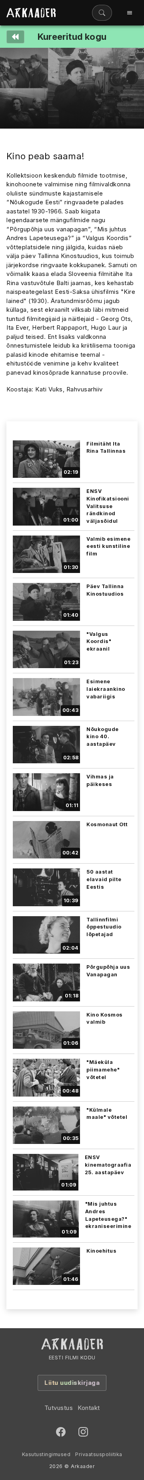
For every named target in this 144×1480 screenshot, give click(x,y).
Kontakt (89, 1408)
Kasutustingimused (46, 1454)
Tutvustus (58, 1408)
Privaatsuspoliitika (98, 1454)
